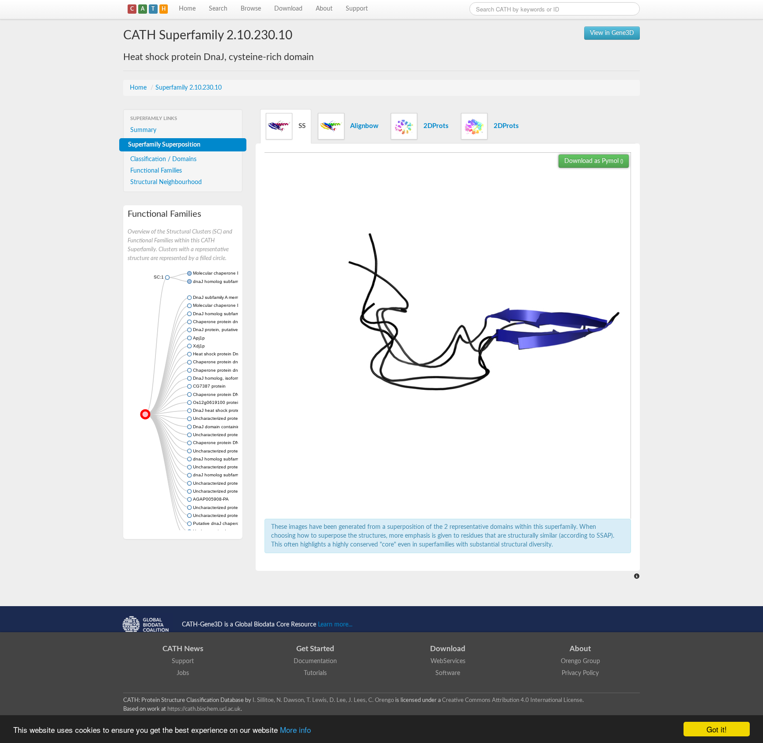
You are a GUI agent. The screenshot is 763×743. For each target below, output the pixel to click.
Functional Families (156, 171)
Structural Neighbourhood (166, 182)
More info (295, 729)
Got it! (716, 729)
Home (187, 9)
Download (288, 9)
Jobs (183, 673)
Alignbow (363, 126)
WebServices (448, 661)
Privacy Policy (580, 673)
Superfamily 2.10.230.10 (188, 88)
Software (447, 673)
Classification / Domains (163, 159)
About (324, 9)
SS (301, 126)
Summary (143, 130)
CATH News (182, 648)
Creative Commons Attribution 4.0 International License (512, 700)
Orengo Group (580, 661)
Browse (251, 9)
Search (218, 9)
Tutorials (315, 673)
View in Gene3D (612, 33)
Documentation (315, 661)
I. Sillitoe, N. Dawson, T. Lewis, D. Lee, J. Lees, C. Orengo (323, 700)
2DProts (435, 126)
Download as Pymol (593, 161)
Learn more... (335, 625)
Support (357, 9)
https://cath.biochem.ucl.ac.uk (204, 709)
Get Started (315, 648)
